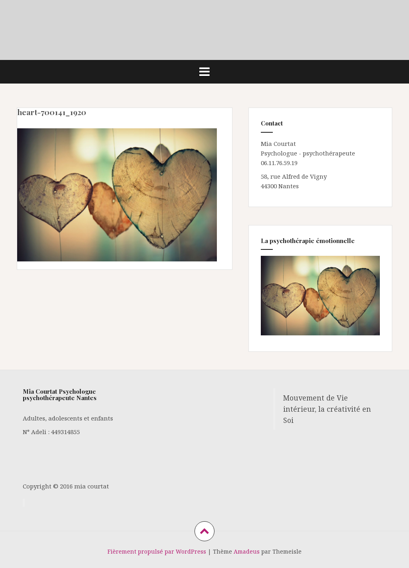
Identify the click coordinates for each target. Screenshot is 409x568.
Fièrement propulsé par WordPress (156, 551)
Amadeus (247, 551)
